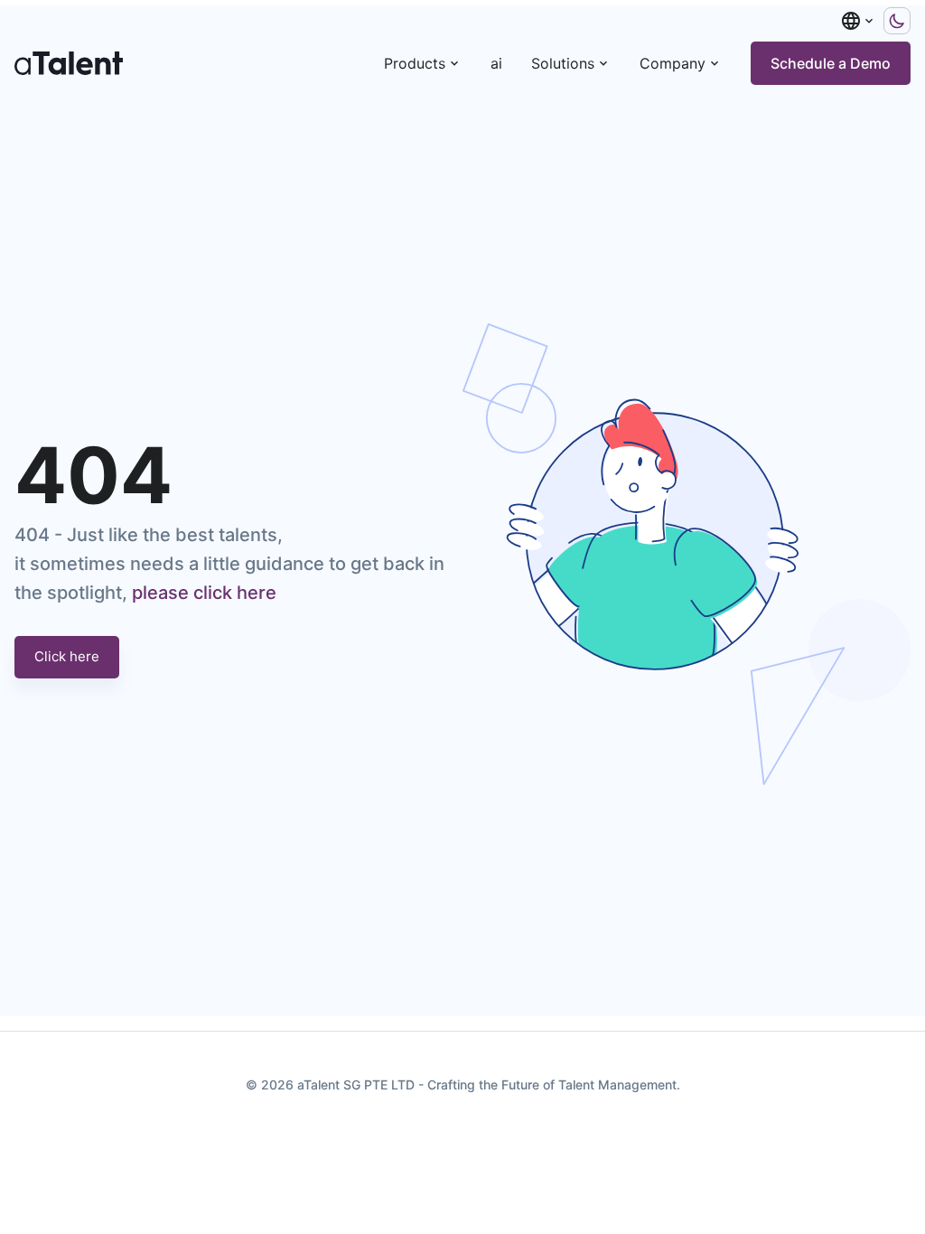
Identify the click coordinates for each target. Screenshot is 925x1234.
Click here (66, 656)
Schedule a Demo (831, 63)
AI (496, 63)
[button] (858, 21)
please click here (204, 592)
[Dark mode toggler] (897, 20)
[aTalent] (68, 63)
